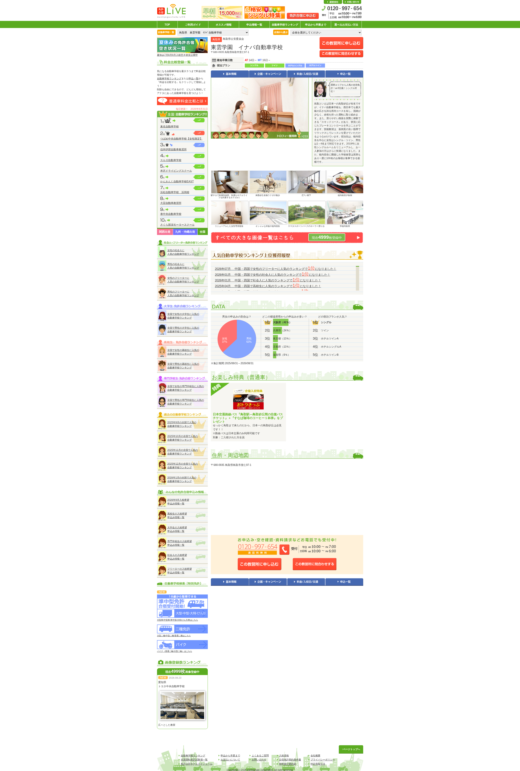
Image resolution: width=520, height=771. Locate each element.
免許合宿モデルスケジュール (196, 763)
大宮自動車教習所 (170, 203)
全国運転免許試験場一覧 (194, 759)
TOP (167, 24)
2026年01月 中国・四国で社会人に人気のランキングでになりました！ (268, 280)
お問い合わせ (352, 2)
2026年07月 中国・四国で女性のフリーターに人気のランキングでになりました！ (275, 268)
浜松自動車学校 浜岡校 (174, 192)
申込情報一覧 (254, 24)
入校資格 (284, 755)
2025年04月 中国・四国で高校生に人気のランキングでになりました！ (268, 286)
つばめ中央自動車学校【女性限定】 (181, 138)
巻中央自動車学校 (170, 213)
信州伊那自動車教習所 (173, 149)
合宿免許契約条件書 (290, 759)
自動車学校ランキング (285, 24)
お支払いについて (230, 759)
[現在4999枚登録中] (287, 242)
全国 (202, 231)
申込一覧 (193, 78)
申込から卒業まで (315, 24)
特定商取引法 (318, 763)
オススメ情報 (224, 24)
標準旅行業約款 (287, 763)
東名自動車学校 (169, 126)
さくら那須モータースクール (177, 224)
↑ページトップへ (351, 749)
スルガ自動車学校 (170, 160)
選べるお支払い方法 (346, 24)
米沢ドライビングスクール (176, 170)
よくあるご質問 (260, 755)
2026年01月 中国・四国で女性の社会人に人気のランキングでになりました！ (272, 274)
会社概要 (333, 2)
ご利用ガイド (193, 24)
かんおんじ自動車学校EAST (177, 181)
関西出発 (164, 231)
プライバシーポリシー (323, 759)
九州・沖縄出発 (185, 231)
